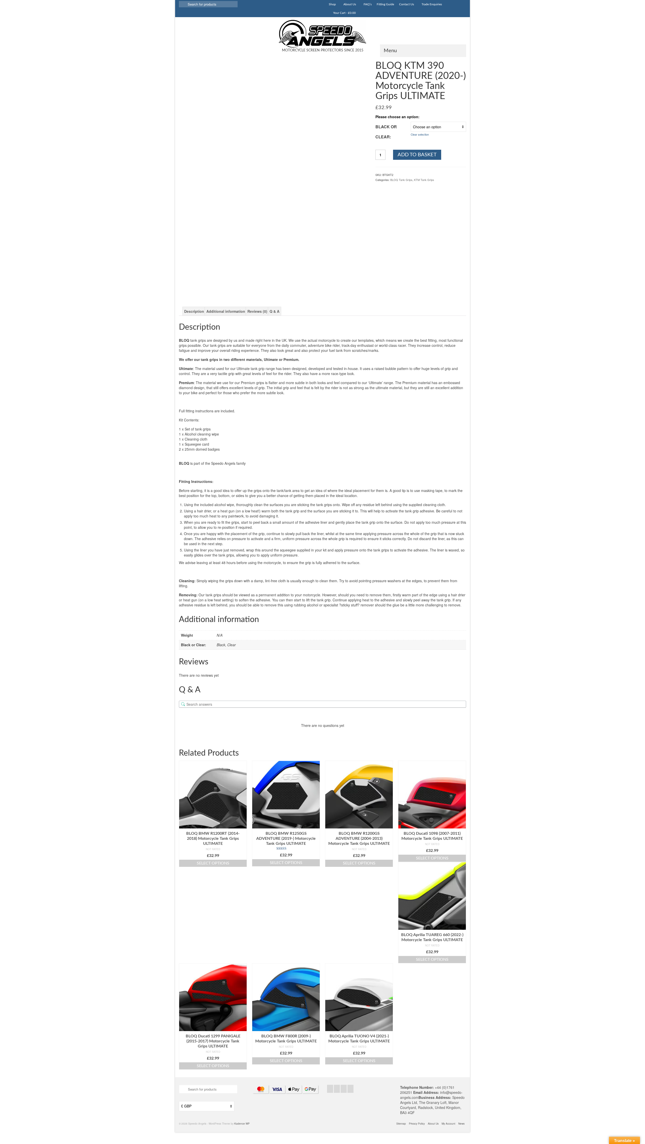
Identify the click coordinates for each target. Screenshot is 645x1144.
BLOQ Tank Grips (401, 180)
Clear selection (420, 134)
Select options (213, 863)
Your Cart (344, 12)
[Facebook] (330, 1089)
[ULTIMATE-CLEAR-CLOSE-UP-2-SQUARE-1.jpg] (297, 272)
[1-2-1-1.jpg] (344, 272)
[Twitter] (337, 1089)
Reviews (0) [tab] (257, 311)
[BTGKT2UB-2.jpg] (273, 154)
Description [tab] (194, 311)
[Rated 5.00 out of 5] (286, 848)
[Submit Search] (182, 4)
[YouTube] (350, 1089)
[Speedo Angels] (322, 34)
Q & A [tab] (274, 311)
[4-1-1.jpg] (202, 272)
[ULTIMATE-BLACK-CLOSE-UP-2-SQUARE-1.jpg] (250, 272)
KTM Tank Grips (424, 180)
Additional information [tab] (225, 311)
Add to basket (417, 154)
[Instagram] (344, 1089)
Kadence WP (242, 1123)
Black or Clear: (386, 132)
